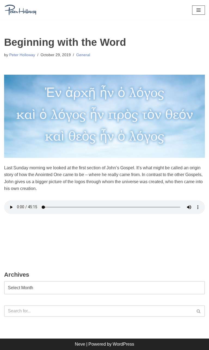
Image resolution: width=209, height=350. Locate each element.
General (83, 55)
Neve (80, 344)
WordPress (123, 344)
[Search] (199, 311)
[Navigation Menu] (198, 10)
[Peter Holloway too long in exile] (20, 10)
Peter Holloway (22, 55)
